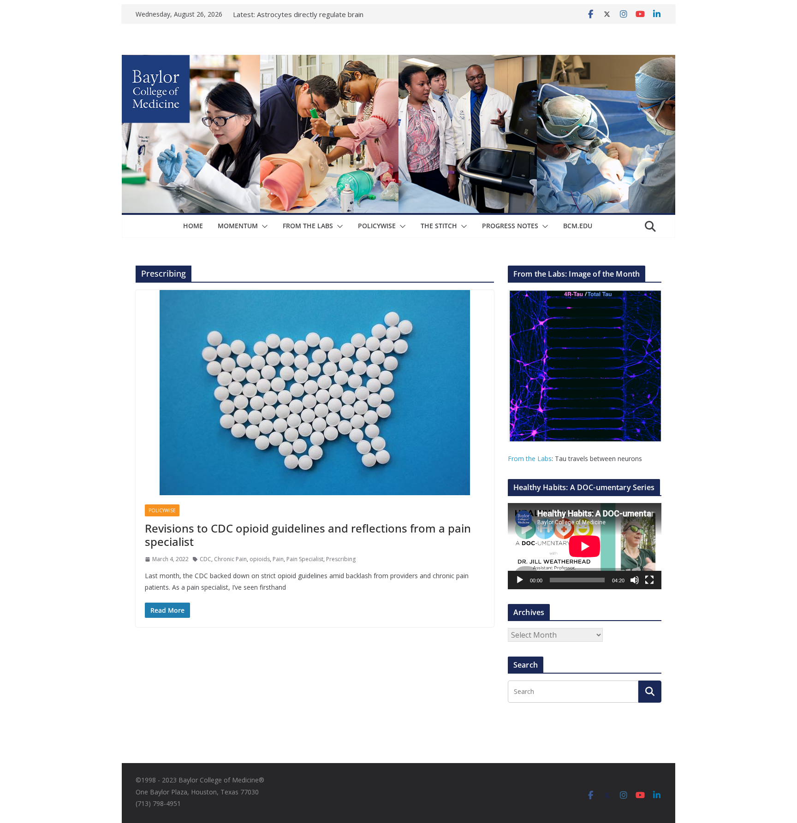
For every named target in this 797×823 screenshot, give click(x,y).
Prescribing (341, 559)
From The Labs (308, 225)
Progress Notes (510, 225)
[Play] (519, 580)
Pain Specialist (304, 559)
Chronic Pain (230, 559)
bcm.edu (577, 225)
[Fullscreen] (649, 580)
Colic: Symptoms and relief (298, 12)
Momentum (238, 225)
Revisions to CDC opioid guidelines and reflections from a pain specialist (308, 535)
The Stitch (439, 225)
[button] (263, 226)
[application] (584, 546)
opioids (260, 559)
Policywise (377, 225)
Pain (278, 559)
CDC (205, 559)
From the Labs (530, 458)
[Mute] (634, 580)
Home (193, 225)
